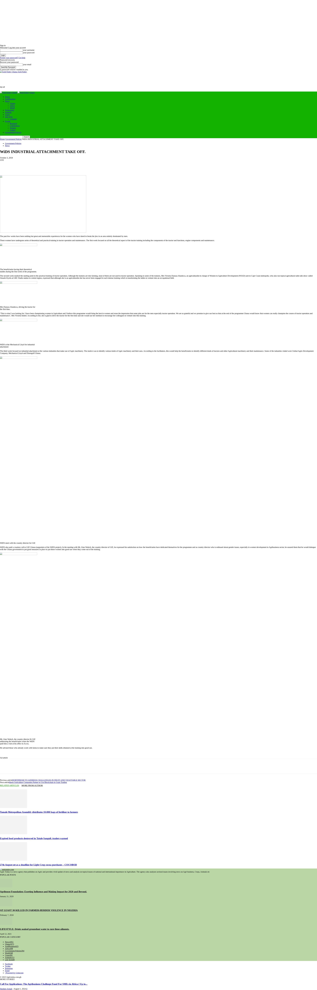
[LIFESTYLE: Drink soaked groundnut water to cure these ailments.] (6, 924)
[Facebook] (76, 168)
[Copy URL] (40, 168)
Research (13, 123)
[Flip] (31, 168)
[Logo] (9, 93)
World (12, 108)
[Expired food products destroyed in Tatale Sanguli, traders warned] (13, 834)
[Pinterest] (94, 168)
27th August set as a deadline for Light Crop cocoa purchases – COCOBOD (38, 864)
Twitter (8, 966)
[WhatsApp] (102, 168)
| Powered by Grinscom (14, 973)
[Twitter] (85, 168)
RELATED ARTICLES (9, 785)
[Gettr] (58, 168)
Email (7, 971)
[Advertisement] (50, 82)
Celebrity (13, 119)
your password (28, 53)
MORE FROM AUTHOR (32, 785)
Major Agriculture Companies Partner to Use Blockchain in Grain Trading (38, 782)
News (7, 101)
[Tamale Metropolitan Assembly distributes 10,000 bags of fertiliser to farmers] (13, 807)
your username (28, 50)
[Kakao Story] (49, 168)
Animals (8, 112)
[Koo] (67, 168)
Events (7, 121)
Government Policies (13, 132)
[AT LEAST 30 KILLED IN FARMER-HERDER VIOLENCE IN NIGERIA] (6, 906)
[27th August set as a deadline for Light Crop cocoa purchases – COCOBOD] (13, 860)
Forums (13, 128)
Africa (12, 106)
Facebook (9, 964)
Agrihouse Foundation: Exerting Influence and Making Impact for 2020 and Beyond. (43, 891)
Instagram (9, 968)
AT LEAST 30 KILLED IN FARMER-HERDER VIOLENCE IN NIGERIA (39, 910)
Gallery (13, 130)
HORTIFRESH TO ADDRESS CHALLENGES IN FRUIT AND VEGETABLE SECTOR (49, 780)
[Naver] (22, 168)
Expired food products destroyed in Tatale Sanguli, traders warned (34, 838)
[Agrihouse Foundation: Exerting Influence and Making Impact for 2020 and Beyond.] (6, 887)
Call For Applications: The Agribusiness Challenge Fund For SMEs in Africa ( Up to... (43, 984)
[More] (111, 168)
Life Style (9, 117)
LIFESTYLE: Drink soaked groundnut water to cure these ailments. (34, 929)
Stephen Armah (6, 989)
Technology (9, 110)
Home (7, 97)
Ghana (12, 103)
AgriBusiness (10, 99)
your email (27, 64)
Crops (7, 115)
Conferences (15, 126)
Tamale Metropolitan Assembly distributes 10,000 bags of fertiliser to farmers (39, 812)
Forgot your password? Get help (12, 58)
